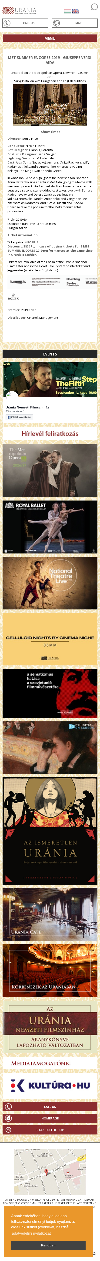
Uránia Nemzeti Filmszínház (27, 407)
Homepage (50, 1118)
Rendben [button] (48, 1245)
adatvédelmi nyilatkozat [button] (31, 1233)
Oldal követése (21, 417)
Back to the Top (50, 1130)
